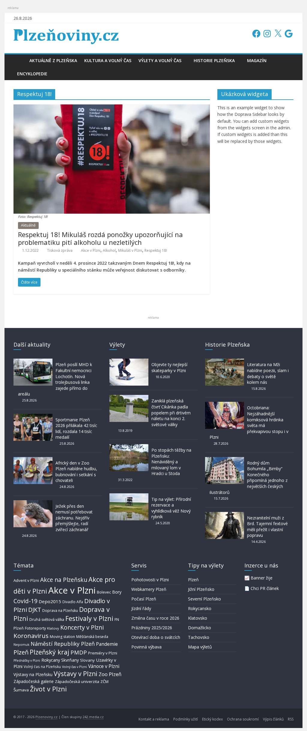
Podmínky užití (185, 719)
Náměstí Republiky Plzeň (63, 643)
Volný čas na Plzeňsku (42, 666)
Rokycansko (199, 608)
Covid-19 (25, 601)
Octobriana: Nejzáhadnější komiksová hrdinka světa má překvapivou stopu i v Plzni (249, 422)
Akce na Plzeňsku (63, 580)
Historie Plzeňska (214, 60)
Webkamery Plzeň (148, 589)
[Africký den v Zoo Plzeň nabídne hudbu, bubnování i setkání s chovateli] (32, 460)
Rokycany (50, 660)
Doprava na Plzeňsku (60, 610)
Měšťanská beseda (92, 636)
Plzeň (20, 652)
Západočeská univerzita (77, 681)
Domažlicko (199, 627)
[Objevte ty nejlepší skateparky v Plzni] (128, 361)
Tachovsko (198, 637)
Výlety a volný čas (160, 60)
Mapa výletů (200, 647)
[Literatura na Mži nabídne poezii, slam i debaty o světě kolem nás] (224, 361)
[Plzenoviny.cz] (19, 60)
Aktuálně (28, 225)
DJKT (34, 610)
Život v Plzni (48, 688)
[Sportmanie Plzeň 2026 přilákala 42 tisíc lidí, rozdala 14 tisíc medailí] (32, 417)
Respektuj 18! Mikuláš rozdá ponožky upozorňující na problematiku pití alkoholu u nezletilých (100, 238)
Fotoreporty (35, 628)
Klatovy (53, 628)
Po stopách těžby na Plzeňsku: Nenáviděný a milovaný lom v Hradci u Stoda (171, 461)
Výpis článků (273, 719)
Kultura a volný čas (107, 60)
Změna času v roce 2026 (155, 618)
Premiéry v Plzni (102, 653)
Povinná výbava (146, 647)
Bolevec (104, 592)
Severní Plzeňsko (204, 599)
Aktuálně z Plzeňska (53, 60)
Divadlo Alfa (72, 601)
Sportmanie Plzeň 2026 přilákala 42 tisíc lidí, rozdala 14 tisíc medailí (76, 428)
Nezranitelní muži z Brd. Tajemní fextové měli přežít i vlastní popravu (267, 526)
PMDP (78, 652)
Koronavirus (31, 635)
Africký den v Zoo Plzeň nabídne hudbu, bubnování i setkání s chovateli (76, 471)
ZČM (104, 681)
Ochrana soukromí (243, 719)
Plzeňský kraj (49, 652)
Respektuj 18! (156, 250)
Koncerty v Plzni (82, 627)
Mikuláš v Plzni (130, 250)
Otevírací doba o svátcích (155, 637)
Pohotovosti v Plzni (150, 579)
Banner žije (262, 578)
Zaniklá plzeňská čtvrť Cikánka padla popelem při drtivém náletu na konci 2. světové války (171, 412)
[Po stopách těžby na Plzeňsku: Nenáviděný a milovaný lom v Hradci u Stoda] (128, 447)
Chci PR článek (265, 588)
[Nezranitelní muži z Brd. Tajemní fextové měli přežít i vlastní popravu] (224, 515)
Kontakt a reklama (154, 719)
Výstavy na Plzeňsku (32, 674)
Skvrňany (70, 660)
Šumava (21, 690)
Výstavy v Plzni (75, 673)
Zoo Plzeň (110, 674)
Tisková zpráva (60, 250)
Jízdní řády (141, 608)
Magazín (257, 60)
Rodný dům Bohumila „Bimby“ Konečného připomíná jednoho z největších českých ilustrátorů (249, 477)
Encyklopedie (32, 74)
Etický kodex (212, 719)
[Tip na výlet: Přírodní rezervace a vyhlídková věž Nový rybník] (128, 496)
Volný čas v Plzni (74, 666)
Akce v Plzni (90, 250)
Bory (116, 592)
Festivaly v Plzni (89, 618)
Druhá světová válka (46, 619)
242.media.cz (93, 716)
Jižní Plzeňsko (201, 589)
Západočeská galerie (33, 681)
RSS (291, 719)
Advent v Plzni (26, 580)
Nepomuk (21, 644)
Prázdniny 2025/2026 (151, 627)
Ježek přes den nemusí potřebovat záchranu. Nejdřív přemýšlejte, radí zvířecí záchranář (74, 517)
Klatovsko (197, 618)
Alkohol (109, 250)
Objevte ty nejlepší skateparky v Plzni (169, 367)
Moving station (62, 636)
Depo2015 (50, 601)
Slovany (87, 660)
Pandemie (107, 644)
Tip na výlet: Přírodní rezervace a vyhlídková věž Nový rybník (171, 508)
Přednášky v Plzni (26, 660)
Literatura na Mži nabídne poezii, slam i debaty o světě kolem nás (268, 373)
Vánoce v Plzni (103, 666)
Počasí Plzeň (143, 599)
